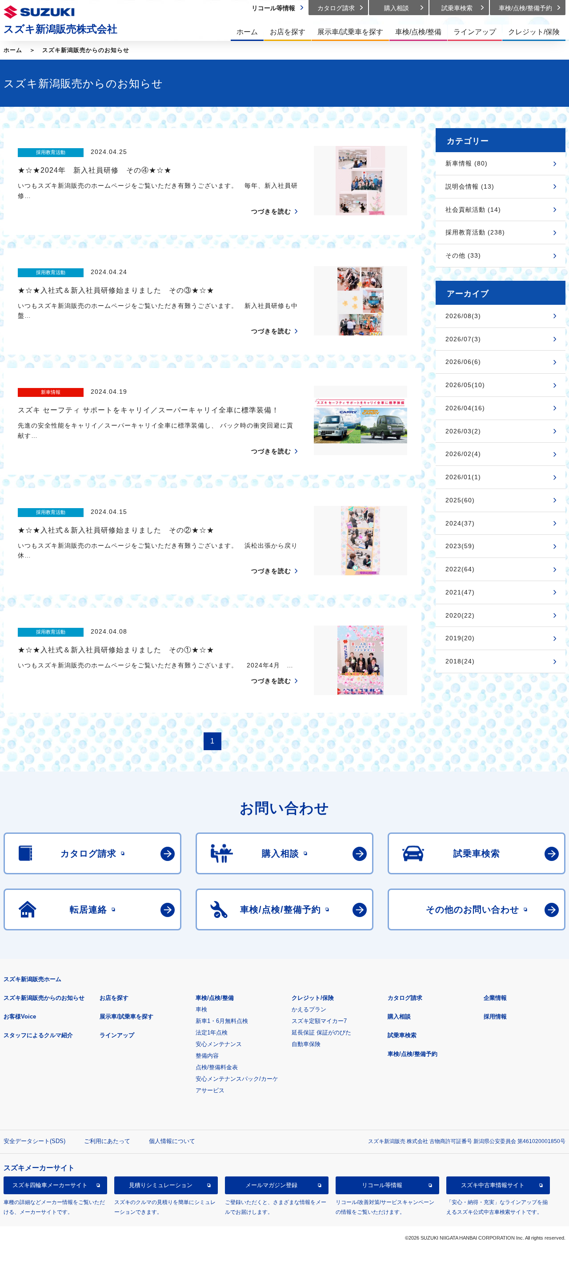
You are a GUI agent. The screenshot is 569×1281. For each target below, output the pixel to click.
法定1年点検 (212, 1032)
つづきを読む (271, 211)
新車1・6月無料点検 (222, 1021)
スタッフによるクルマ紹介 (38, 1035)
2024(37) (460, 523)
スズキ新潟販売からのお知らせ (85, 50)
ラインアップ (117, 1035)
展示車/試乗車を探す (126, 1016)
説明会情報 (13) (469, 186)
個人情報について (172, 1141)
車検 (201, 1009)
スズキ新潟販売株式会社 (60, 29)
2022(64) (460, 569)
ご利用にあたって (107, 1141)
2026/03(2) (463, 431)
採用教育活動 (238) (475, 232)
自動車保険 (306, 1044)
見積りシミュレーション (160, 1185)
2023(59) (460, 546)
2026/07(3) (463, 339)
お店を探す (114, 997)
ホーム (13, 50)
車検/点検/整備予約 (412, 1054)
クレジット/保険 (313, 997)
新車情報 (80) (466, 163)
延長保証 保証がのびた (321, 1032)
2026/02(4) (463, 453)
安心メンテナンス (219, 1044)
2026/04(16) (465, 408)
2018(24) (460, 661)
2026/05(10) (465, 384)
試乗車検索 (402, 1035)
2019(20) (460, 638)
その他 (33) (463, 255)
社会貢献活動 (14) (473, 209)
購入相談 (399, 1016)
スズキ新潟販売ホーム (32, 979)
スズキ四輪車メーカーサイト (50, 1185)
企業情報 (495, 997)
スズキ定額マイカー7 (319, 1021)
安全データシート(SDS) (34, 1141)
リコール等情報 (382, 1185)
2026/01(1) (463, 477)
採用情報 (495, 1016)
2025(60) (460, 500)
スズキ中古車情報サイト (493, 1185)
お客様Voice (20, 1016)
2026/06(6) (463, 361)
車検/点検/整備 (215, 997)
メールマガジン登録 (271, 1185)
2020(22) (460, 615)
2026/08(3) (463, 315)
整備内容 (207, 1055)
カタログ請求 (405, 997)
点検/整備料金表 (217, 1067)
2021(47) (460, 592)
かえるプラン (309, 1009)
